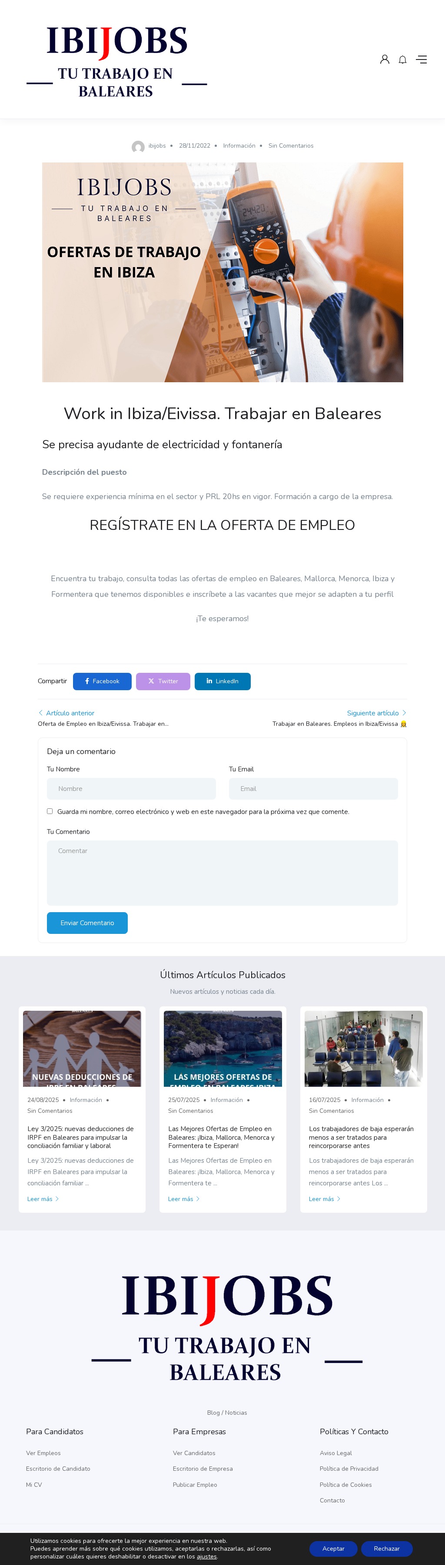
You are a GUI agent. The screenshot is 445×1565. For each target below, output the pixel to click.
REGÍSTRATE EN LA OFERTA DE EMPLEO (222, 525)
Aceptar (333, 1549)
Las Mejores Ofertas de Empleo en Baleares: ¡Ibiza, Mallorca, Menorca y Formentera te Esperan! (221, 1137)
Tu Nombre (63, 769)
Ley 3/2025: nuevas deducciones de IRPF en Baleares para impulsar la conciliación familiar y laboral (80, 1137)
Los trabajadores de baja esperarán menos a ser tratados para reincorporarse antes (361, 1137)
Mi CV (34, 1485)
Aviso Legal (336, 1453)
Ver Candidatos (194, 1453)
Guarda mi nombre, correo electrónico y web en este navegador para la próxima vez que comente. (203, 811)
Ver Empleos (43, 1453)
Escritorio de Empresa (203, 1469)
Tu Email (241, 769)
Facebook (105, 681)
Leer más (40, 1199)
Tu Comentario (68, 831)
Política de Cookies (346, 1485)
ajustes (207, 1557)
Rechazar (387, 1549)
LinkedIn (226, 681)
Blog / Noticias (227, 1413)
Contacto (332, 1500)
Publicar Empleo (195, 1485)
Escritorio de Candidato (58, 1469)
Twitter (167, 681)
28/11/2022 (194, 146)
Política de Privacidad (349, 1469)
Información (239, 146)
